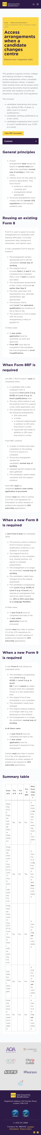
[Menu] (38, 4)
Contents (8, 141)
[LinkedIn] (34, 1132)
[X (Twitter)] (38, 1132)
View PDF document (13, 133)
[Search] (33, 4)
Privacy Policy (26, 1129)
